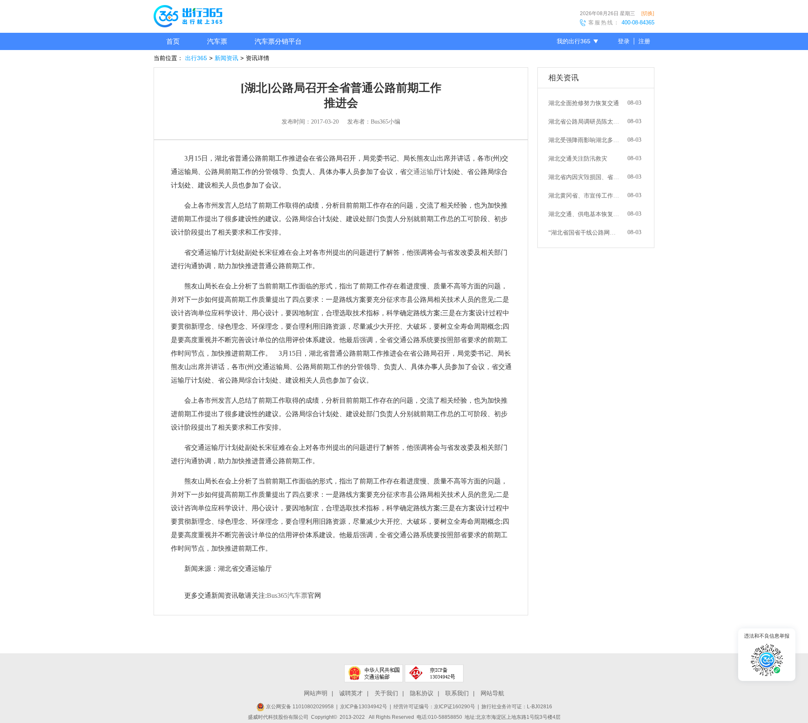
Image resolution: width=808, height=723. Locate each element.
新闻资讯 (226, 58)
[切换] (647, 13)
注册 (644, 41)
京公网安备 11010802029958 (299, 707)
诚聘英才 (351, 693)
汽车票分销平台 (278, 41)
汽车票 (217, 41)
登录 (624, 41)
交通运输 (420, 171)
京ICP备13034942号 (363, 707)
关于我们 (386, 693)
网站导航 (492, 693)
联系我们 (457, 693)
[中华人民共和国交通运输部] (373, 673)
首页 (173, 41)
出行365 (196, 58)
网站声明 (315, 693)
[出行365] (188, 17)
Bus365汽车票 (287, 595)
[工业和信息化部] (434, 673)
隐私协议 (421, 693)
